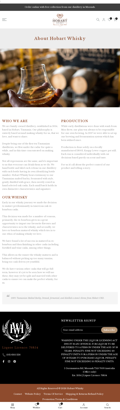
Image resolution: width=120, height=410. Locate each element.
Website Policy (33, 394)
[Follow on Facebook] (3, 361)
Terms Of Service (53, 394)
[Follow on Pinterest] (14, 361)
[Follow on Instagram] (9, 361)
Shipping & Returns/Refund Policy (84, 394)
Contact (18, 394)
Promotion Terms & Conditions (60, 399)
